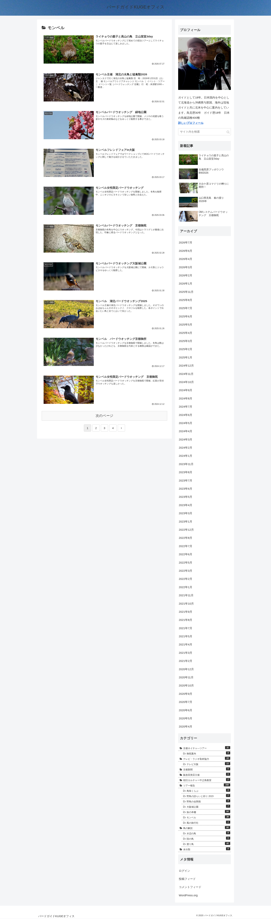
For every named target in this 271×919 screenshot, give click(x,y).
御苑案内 (208, 753)
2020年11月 (186, 677)
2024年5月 (185, 423)
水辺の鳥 (208, 833)
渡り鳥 (208, 843)
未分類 (206, 849)
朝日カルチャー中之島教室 (206, 780)
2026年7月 (185, 242)
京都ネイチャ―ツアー (206, 748)
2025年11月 (186, 291)
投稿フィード (187, 878)
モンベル (208, 817)
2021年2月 (185, 661)
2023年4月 (185, 505)
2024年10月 (186, 382)
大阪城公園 (208, 806)
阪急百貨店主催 (206, 774)
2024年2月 (185, 447)
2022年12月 (186, 529)
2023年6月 (185, 488)
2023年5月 (185, 496)
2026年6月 (185, 250)
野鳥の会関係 (208, 801)
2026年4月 (185, 259)
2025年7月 (185, 308)
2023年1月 (185, 521)
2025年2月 (185, 349)
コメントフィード (190, 887)
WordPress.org (188, 895)
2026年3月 (185, 267)
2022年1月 (185, 587)
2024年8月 (185, 398)
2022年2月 (185, 578)
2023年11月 (186, 464)
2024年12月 (186, 365)
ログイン (184, 870)
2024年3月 (185, 439)
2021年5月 (185, 636)
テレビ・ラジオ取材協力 (206, 758)
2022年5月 (185, 562)
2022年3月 (185, 570)
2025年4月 (185, 332)
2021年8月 (185, 619)
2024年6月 (185, 415)
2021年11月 (186, 595)
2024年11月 (186, 373)
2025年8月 (185, 300)
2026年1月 (185, 283)
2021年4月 (185, 644)
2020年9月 (185, 693)
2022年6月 (185, 554)
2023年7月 (185, 480)
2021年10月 (186, 603)
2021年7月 (185, 628)
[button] (228, 132)
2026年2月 (185, 275)
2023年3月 (185, 513)
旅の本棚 (208, 811)
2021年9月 (185, 611)
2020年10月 (186, 685)
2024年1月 (185, 455)
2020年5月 (185, 718)
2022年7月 (185, 546)
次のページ (104, 416)
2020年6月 (185, 710)
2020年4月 (185, 726)
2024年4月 (185, 431)
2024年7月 (185, 406)
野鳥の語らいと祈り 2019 (208, 795)
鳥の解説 (206, 827)
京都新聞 (206, 769)
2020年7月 (185, 702)
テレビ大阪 (208, 764)
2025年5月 (185, 324)
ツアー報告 (206, 785)
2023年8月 (185, 472)
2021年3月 (185, 652)
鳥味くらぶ (208, 790)
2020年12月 (186, 669)
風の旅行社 (208, 822)
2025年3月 (185, 341)
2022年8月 (185, 537)
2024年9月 (185, 390)
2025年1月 (185, 357)
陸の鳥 (208, 838)
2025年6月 (185, 316)
